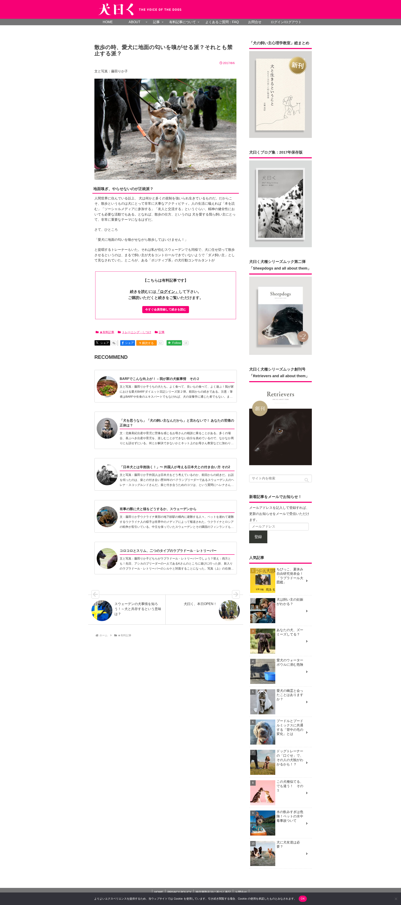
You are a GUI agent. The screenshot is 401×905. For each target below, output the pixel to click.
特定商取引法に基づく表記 (213, 892)
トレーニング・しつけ (136, 332)
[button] (306, 480)
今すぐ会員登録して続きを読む (165, 309)
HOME (158, 892)
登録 (258, 537)
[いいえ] (396, 899)
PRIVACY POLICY (179, 892)
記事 (162, 332)
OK (303, 898)
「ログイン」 (167, 292)
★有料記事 (107, 332)
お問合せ (241, 892)
